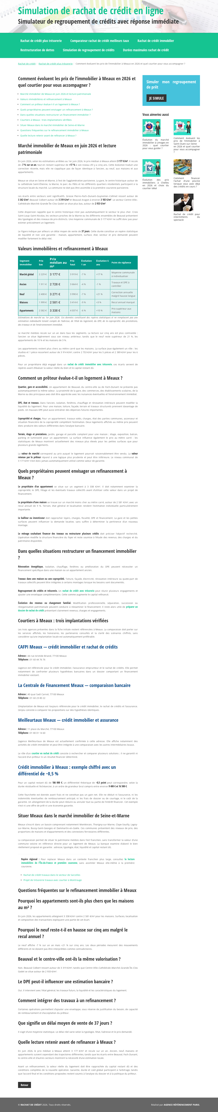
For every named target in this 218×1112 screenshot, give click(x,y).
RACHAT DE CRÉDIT (31, 1104)
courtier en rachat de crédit (45, 753)
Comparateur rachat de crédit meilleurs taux (99, 40)
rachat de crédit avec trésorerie (78, 591)
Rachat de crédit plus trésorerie (41, 40)
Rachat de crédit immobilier (156, 40)
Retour (24, 1085)
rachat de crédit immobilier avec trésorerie (90, 364)
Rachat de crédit (27, 63)
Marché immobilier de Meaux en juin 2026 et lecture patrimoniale (55, 93)
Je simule (156, 98)
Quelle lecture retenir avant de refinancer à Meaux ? (48, 135)
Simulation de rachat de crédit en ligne (91, 10)
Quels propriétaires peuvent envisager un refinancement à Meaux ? (56, 109)
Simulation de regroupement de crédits (88, 50)
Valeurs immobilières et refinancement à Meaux (46, 99)
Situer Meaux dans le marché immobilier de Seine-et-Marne (52, 125)
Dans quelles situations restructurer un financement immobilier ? (55, 114)
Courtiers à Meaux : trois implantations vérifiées (46, 119)
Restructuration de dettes (37, 50)
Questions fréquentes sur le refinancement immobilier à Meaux (54, 130)
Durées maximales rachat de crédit (146, 50)
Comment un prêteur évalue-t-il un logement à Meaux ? (50, 104)
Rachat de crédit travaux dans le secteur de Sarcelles (51, 874)
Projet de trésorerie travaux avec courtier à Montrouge (52, 880)
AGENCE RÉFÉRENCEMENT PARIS (181, 1104)
